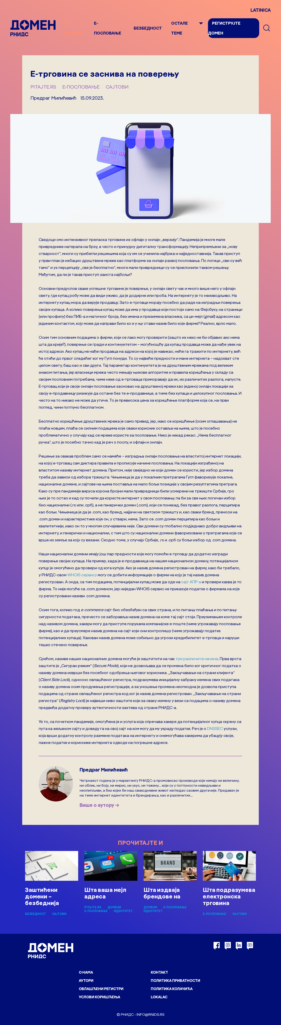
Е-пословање (81, 87)
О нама (86, 972)
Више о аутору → (99, 805)
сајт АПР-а (191, 581)
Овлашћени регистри (101, 988)
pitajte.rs (43, 87)
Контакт (159, 972)
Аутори (86, 980)
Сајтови (117, 87)
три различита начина (196, 658)
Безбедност (148, 28)
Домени (114, 907)
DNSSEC (215, 728)
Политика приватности (175, 980)
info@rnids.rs (150, 1014)
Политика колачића (172, 988)
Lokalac (159, 997)
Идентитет (123, 911)
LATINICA (261, 10)
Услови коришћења (99, 997)
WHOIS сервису (82, 574)
